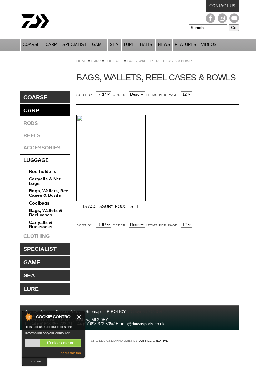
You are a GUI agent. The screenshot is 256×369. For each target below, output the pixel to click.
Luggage (114, 61)
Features (185, 44)
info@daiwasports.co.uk (143, 323)
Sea (114, 44)
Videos (209, 44)
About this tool (71, 353)
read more (34, 361)
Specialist (74, 44)
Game (98, 44)
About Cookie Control (28, 316)
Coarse (31, 44)
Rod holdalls (42, 171)
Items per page (162, 95)
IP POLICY (116, 311)
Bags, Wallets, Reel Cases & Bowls (160, 61)
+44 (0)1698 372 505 (93, 323)
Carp (51, 44)
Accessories (42, 147)
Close (79, 317)
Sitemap (93, 311)
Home (81, 61)
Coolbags (39, 203)
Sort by (84, 95)
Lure (129, 44)
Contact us (222, 5)
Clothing (36, 236)
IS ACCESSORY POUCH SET (111, 207)
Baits (146, 44)
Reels (32, 135)
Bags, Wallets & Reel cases (45, 212)
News (164, 44)
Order (119, 95)
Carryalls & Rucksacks (40, 224)
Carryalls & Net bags (45, 181)
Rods (30, 123)
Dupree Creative (153, 340)
